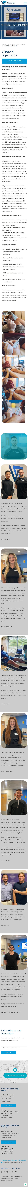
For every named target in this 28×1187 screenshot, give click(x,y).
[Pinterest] (12, 1172)
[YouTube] (16, 1172)
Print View (4, 1160)
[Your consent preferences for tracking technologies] (25, 1184)
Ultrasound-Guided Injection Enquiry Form (14, 61)
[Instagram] (7, 1172)
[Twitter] (4, 1172)
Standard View (12, 1160)
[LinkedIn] (10, 1172)
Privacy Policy (9, 1178)
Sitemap (3, 1178)
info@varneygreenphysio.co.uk (12, 1162)
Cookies (16, 1178)
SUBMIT (8, 1052)
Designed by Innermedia (7, 1180)
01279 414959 (7, 1101)
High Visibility (22, 1160)
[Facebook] (1, 1172)
